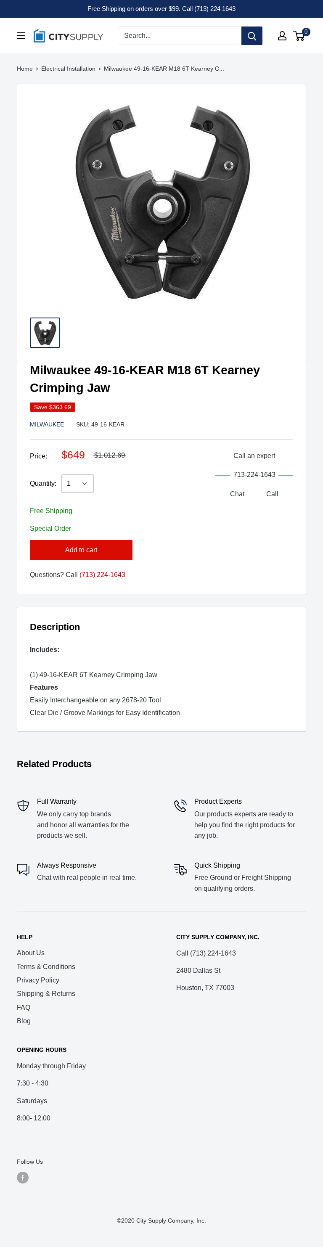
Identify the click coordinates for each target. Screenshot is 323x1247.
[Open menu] (21, 35)
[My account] (282, 35)
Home (25, 68)
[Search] (251, 35)
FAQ (23, 1007)
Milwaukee (47, 424)
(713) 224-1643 (102, 574)
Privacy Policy (38, 980)
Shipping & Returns (46, 993)
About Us (31, 952)
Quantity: (43, 483)
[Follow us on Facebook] (23, 1177)
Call (272, 494)
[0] (299, 36)
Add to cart (81, 549)
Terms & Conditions (46, 966)
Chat (237, 494)
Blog (24, 1021)
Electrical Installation (68, 68)
